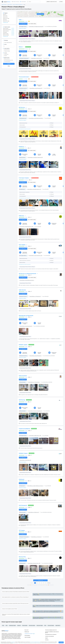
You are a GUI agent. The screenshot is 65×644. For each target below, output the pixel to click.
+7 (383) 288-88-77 (23, 81)
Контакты (46, 639)
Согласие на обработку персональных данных (52, 632)
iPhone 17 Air (5, 15)
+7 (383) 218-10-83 (23, 432)
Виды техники (10, 4)
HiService (21, 215)
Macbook (19, 625)
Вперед (49, 582)
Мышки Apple (24, 625)
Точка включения (24, 76)
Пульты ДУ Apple (51, 625)
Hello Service (22, 290)
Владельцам (27, 631)
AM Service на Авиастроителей (27, 273)
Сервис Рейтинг (4, 4)
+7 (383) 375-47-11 (23, 534)
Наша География (27, 637)
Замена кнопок (5, 33)
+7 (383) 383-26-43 (23, 293)
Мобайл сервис (23, 344)
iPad (6, 625)
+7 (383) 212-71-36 (23, 379)
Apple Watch (58, 625)
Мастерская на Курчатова (26, 315)
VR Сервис (22, 530)
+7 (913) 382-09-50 (23, 404)
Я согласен (61, 642)
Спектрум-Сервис (24, 178)
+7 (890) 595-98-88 (23, 248)
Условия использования (49, 636)
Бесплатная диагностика (8, 60)
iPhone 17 (4, 14)
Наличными (6, 54)
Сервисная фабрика (24, 428)
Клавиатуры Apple (12, 625)
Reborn (21, 47)
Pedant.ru (21, 146)
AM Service (22, 107)
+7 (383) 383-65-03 (23, 111)
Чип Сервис (22, 244)
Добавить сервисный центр (52, 1)
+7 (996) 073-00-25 (23, 277)
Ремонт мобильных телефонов (17, 4)
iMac (3, 625)
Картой (5, 55)
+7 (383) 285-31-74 (23, 150)
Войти (61, 1)
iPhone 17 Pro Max (6, 18)
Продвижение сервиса (29, 633)
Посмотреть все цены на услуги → (25, 198)
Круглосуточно (7, 49)
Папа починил (23, 375)
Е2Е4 (20, 19)
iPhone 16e (5, 19)
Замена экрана (5, 28)
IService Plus (22, 556)
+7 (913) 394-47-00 (23, 483)
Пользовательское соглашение (50, 634)
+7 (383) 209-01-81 (23, 509)
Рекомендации (27, 635)
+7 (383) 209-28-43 (23, 457)
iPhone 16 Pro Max (6, 21)
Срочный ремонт (7, 61)
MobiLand (21, 479)
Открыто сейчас (7, 51)
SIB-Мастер (22, 400)
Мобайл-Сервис (23, 453)
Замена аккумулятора (7, 29)
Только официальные (8, 42)
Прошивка (5, 32)
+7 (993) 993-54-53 (23, 319)
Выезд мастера (7, 58)
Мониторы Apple (32, 625)
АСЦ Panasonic (23, 505)
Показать (8, 63)
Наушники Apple (40, 625)
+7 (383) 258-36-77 (23, 219)
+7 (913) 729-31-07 (23, 560)
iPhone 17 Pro (5, 17)
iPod (45, 625)
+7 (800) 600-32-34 (23, 23)
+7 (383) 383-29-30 (23, 51)
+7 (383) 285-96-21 (23, 182)
